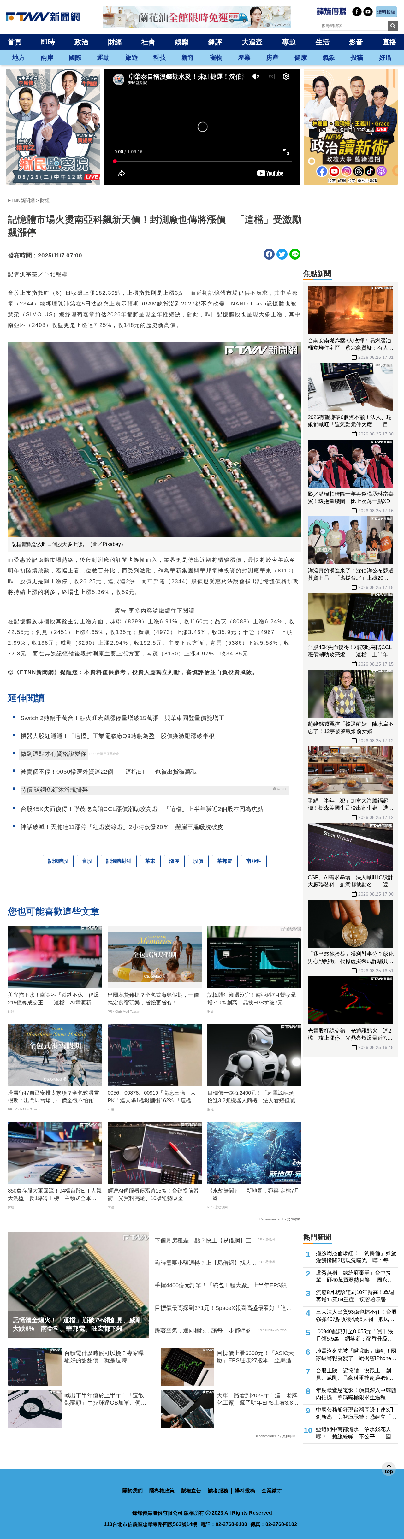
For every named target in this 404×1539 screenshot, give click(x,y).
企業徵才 (272, 1490)
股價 (198, 861)
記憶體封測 (118, 861)
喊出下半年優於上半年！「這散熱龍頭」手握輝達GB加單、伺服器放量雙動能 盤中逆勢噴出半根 (105, 1399)
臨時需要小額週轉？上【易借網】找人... (205, 1263)
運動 (103, 57)
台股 (87, 861)
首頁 (14, 42)
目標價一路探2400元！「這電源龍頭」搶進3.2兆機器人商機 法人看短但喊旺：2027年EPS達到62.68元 (253, 1097)
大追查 (252, 42)
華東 (150, 861)
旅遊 (131, 57)
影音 (356, 42)
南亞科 (253, 861)
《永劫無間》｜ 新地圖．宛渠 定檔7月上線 (253, 1194)
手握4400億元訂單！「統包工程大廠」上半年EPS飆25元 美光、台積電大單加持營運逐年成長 (224, 1285)
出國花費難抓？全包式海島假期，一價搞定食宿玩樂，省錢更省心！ (153, 999)
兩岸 (47, 57)
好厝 (385, 57)
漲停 (174, 861)
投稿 (357, 57)
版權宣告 (191, 1490)
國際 (75, 57)
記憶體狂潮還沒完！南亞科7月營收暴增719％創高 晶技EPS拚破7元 (251, 999)
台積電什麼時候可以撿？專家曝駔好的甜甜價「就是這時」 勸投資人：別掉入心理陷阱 (104, 1357)
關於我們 (132, 1490)
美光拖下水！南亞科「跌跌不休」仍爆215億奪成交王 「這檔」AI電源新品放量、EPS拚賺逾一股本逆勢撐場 (53, 999)
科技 (159, 57)
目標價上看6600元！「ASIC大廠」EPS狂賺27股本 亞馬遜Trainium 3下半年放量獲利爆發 (255, 1357)
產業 (244, 57)
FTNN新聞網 (21, 200)
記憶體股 (58, 861)
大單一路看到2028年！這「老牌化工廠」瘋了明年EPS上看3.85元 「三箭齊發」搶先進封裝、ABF (257, 1399)
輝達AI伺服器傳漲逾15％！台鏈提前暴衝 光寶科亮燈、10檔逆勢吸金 (153, 1194)
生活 (323, 42)
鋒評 (215, 42)
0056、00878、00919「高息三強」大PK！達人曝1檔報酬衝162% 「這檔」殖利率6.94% (152, 1097)
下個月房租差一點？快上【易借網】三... (205, 1240)
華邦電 (224, 861)
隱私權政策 (162, 1490)
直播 (389, 42)
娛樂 (182, 42)
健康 (300, 57)
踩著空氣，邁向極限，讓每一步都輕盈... (205, 1330)
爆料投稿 (245, 1490)
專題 (289, 42)
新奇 (187, 57)
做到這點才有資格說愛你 (53, 753)
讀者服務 (218, 1490)
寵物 (216, 57)
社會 (148, 42)
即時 (48, 42)
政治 (81, 42)
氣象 (329, 57)
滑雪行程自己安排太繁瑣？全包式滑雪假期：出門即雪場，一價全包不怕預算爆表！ (53, 1097)
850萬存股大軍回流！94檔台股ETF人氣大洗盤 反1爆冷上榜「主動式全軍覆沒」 (55, 1195)
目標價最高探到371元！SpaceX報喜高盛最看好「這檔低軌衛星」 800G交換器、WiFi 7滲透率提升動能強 (223, 1308)
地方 (18, 57)
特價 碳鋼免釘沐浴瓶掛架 (54, 789)
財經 (115, 42)
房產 (272, 57)
